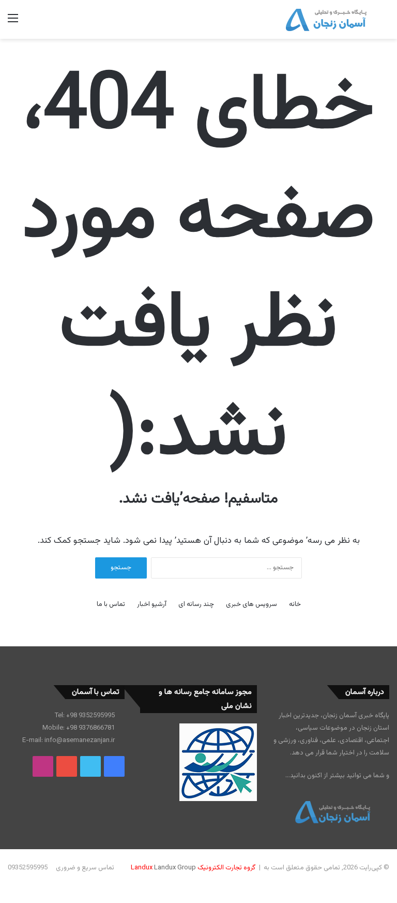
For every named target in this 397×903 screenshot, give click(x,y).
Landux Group (175, 868)
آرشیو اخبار (151, 604)
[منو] (13, 23)
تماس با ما (111, 604)
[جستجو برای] (384, 23)
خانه (295, 604)
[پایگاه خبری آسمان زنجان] (326, 19)
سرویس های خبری (251, 604)
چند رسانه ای (196, 604)
